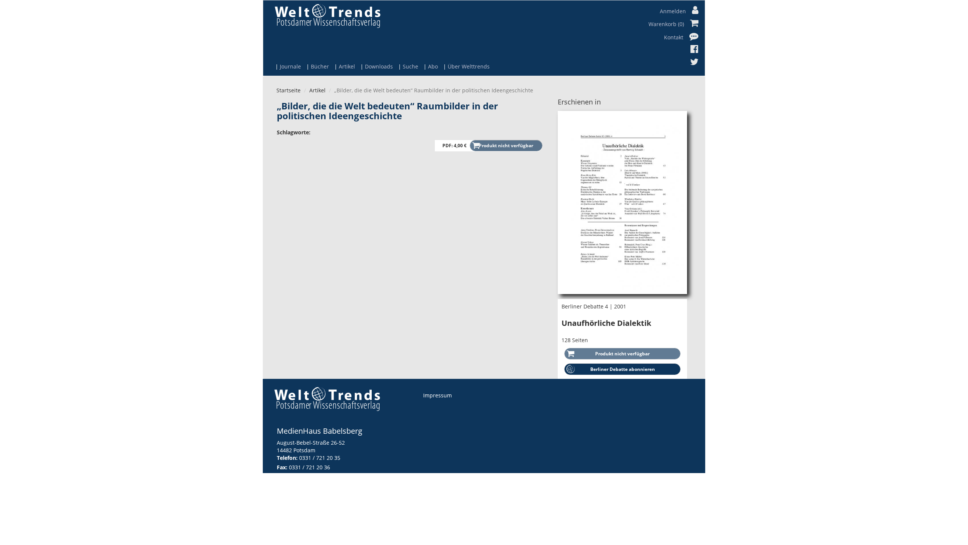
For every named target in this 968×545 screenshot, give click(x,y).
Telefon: (287, 457)
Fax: (282, 467)
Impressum (437, 395)
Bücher (320, 66)
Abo (433, 66)
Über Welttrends (469, 66)
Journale (290, 66)
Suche (410, 66)
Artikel (347, 66)
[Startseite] (327, 15)
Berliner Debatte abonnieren (622, 369)
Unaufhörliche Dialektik (606, 323)
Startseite (288, 90)
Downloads (379, 66)
